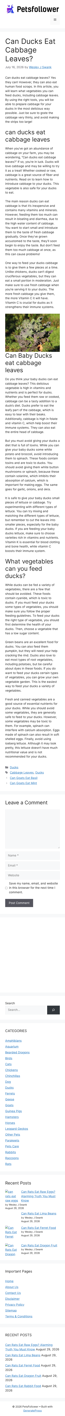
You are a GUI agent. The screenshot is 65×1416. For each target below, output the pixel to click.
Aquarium (12, 1046)
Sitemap (11, 1310)
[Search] (53, 1010)
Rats (8, 1164)
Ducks (14, 767)
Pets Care (12, 1146)
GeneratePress (32, 1410)
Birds (8, 1058)
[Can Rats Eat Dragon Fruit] (11, 1252)
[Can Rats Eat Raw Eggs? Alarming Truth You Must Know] (11, 1196)
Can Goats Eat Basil (23, 778)
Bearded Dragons (17, 1052)
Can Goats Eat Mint (23, 783)
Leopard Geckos (16, 1128)
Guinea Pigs (13, 1111)
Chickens (11, 1070)
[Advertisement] (32, 955)
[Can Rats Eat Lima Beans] (11, 1218)
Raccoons (12, 1158)
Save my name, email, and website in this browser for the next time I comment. (33, 888)
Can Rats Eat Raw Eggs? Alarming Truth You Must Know (38, 1196)
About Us (11, 1287)
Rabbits (10, 1152)
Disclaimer (12, 1299)
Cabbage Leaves (22, 772)
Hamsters (12, 1117)
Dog (8, 1081)
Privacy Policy (14, 1304)
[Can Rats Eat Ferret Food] (11, 1234)
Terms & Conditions (18, 1316)
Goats (9, 1105)
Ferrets (10, 1093)
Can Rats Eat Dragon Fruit (39, 1245)
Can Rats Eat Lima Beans (38, 1213)
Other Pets (12, 1134)
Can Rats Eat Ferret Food (38, 1228)
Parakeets (12, 1140)
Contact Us (13, 1293)
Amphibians (13, 1040)
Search (10, 1003)
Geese (9, 1099)
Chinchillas (12, 1076)
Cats (8, 1064)
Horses (10, 1123)
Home (9, 1281)
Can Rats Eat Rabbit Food (23, 1386)
